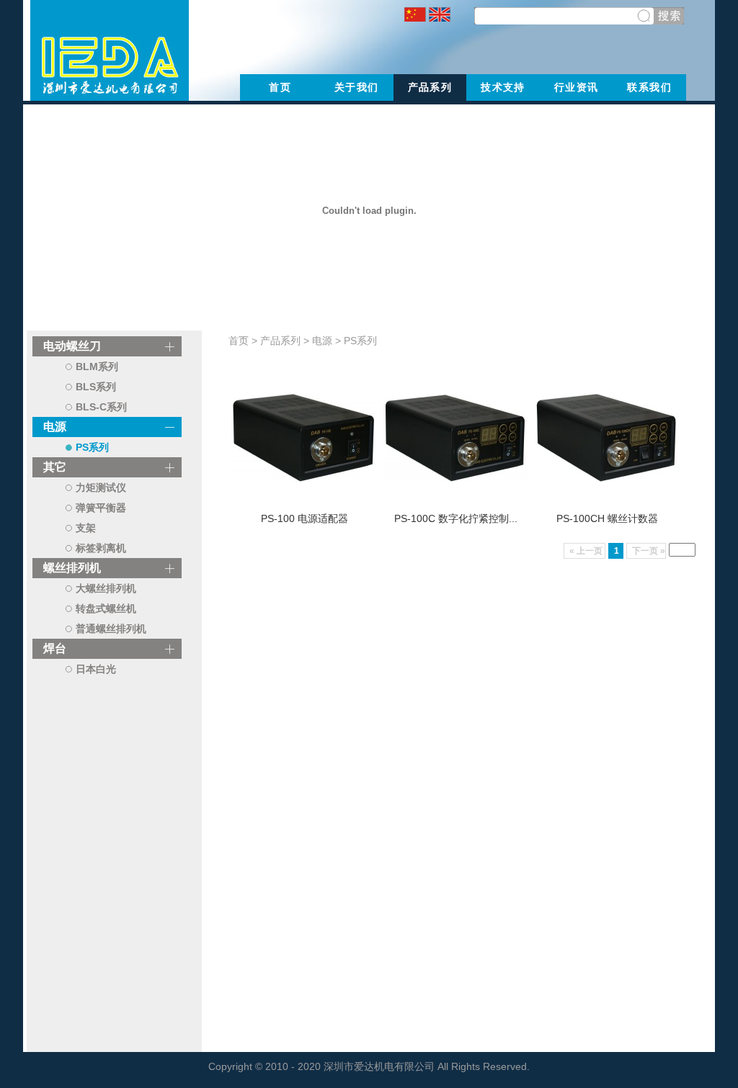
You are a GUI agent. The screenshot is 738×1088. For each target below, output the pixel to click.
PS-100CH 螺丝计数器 (607, 518)
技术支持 (503, 87)
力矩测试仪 (101, 487)
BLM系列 (97, 366)
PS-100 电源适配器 (304, 518)
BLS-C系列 (101, 407)
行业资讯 (576, 87)
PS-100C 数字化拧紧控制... (455, 518)
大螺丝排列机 (106, 588)
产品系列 (430, 87)
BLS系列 (96, 386)
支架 (86, 528)
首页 (280, 87)
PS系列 (92, 447)
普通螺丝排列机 (111, 628)
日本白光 (96, 669)
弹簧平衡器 (101, 507)
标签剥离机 (101, 548)
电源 (54, 427)
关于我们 (356, 87)
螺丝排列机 (72, 568)
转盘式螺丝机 (106, 608)
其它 (54, 467)
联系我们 (649, 87)
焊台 (54, 648)
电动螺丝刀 (72, 346)
